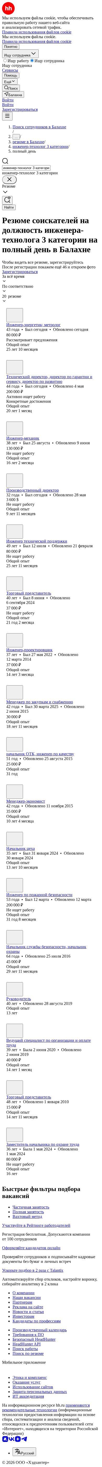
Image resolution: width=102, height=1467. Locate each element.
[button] (8, 100)
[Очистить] (9, 179)
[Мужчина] (14, 315)
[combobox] (26, 168)
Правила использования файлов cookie (36, 41)
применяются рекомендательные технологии (46, 1407)
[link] (11, 88)
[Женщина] (14, 1031)
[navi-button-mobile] (7, 116)
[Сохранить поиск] (7, 200)
